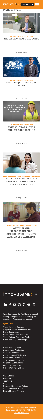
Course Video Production (13, 350)
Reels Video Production (13, 357)
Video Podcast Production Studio (16, 337)
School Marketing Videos (13, 368)
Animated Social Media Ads (14, 355)
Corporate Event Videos (13, 362)
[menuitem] (27, 4)
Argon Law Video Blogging (22, 39)
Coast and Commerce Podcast (15, 386)
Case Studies (8, 375)
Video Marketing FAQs (12, 347)
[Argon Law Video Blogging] (21, 23)
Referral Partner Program (13, 391)
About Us (7, 378)
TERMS (22, 410)
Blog (5, 383)
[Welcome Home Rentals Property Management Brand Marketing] (21, 162)
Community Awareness (28, 226)
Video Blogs (28, 36)
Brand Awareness (23, 176)
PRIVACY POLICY (21, 412)
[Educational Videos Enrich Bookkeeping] (21, 111)
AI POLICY (31, 410)
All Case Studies (16, 36)
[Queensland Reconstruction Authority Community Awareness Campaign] (21, 212)
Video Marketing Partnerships (15, 339)
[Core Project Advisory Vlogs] (21, 67)
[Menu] (36, 4)
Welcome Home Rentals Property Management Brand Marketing (21, 181)
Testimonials (8, 381)
